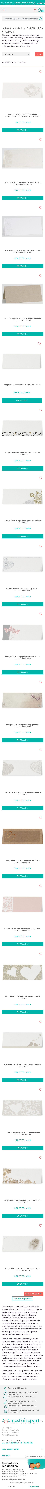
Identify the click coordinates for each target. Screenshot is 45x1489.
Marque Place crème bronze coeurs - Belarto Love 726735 (22, 997)
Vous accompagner (10, 1449)
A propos (6, 1455)
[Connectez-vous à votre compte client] (35, 10)
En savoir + (22, 130)
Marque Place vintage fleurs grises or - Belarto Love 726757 (22, 522)
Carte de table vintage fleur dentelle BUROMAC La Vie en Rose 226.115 (23, 183)
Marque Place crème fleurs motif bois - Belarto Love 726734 (22, 1201)
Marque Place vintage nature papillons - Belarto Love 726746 (22, 726)
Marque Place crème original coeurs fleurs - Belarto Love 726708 (22, 1133)
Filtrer (39, 54)
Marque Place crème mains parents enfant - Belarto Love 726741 (22, 1269)
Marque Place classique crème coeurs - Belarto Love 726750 (22, 793)
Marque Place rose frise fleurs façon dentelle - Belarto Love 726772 (22, 929)
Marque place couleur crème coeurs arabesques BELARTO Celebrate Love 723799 (22, 115)
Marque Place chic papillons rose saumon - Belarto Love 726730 (22, 658)
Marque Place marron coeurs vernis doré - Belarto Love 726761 (22, 861)
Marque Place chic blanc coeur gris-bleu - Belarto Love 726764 (22, 590)
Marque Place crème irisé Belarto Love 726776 (21, 385)
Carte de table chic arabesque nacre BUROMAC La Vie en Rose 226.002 (22, 251)
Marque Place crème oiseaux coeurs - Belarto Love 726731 (22, 1065)
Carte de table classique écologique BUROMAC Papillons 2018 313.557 (22, 319)
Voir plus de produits (23, 1298)
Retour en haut (33, 1293)
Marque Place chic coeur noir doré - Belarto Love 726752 (22, 454)
